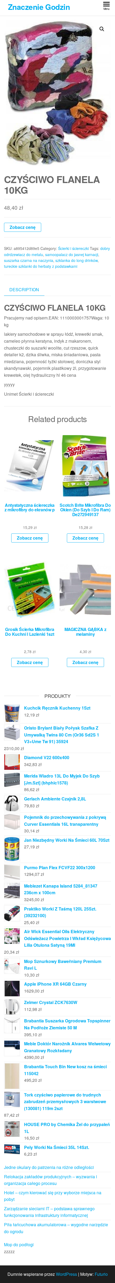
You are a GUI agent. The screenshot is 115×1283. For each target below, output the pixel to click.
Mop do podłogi (19, 1244)
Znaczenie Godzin (39, 6)
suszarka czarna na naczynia (28, 260)
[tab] (28, 290)
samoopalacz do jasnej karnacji (71, 254)
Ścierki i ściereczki (73, 248)
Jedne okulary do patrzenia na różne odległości (49, 1167)
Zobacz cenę (23, 227)
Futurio (101, 1274)
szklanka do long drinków (76, 260)
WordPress (66, 1274)
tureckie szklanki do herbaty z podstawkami (40, 266)
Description (24, 289)
